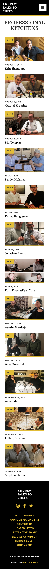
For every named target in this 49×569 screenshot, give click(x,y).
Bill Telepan (13, 142)
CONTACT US (24, 524)
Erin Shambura (15, 68)
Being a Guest (24, 541)
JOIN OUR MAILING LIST (24, 519)
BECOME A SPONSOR (24, 536)
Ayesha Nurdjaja (15, 327)
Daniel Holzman (15, 179)
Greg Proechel (14, 364)
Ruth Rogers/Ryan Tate (20, 290)
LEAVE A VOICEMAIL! (24, 532)
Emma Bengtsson (16, 216)
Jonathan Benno (15, 253)
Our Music (24, 545)
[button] (42, 7)
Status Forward (30, 562)
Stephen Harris (15, 475)
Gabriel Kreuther (16, 105)
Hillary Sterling (15, 438)
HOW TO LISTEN (24, 528)
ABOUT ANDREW (24, 515)
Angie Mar (12, 401)
